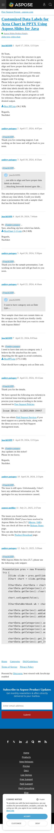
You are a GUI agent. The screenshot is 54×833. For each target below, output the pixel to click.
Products (26, 757)
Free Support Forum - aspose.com (17, 12)
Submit (27, 714)
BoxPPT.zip (9, 359)
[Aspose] (21, 4)
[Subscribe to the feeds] (46, 742)
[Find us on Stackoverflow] (27, 742)
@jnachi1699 (8, 137)
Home (4, 661)
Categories (15, 661)
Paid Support (26, 783)
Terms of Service (9, 667)
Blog (26, 792)
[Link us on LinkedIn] (21, 742)
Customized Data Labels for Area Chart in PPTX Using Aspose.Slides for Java (25, 24)
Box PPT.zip (10, 106)
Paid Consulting (26, 788)
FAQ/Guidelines (30, 661)
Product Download (23, 535)
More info (10, 811)
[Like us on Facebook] (8, 742)
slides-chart (15, 37)
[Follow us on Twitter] (15, 742)
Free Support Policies (24, 404)
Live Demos (26, 775)
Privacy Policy (27, 667)
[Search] (50, 4)
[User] (44, 4)
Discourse (17, 673)
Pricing (26, 766)
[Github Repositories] (40, 742)
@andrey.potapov (12, 225)
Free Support (26, 779)
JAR (38, 522)
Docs (26, 770)
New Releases (26, 761)
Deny (37, 823)
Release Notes (37, 525)
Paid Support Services (26, 417)
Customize (16, 823)
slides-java (6, 37)
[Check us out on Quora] (34, 742)
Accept (27, 816)
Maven (32, 522)
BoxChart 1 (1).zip (13, 231)
